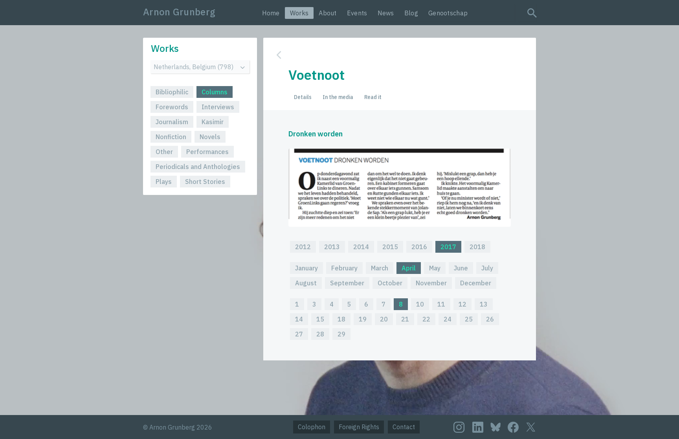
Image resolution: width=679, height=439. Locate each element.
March (379, 268)
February (344, 268)
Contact (404, 427)
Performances (207, 152)
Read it (373, 97)
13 (484, 304)
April (409, 268)
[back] (394, 55)
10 (420, 304)
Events (357, 13)
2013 (332, 247)
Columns (215, 92)
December (475, 283)
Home (271, 13)
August (306, 283)
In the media (338, 97)
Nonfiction (171, 137)
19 (363, 319)
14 (299, 319)
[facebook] (513, 427)
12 (462, 304)
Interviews (218, 107)
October (390, 283)
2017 (448, 247)
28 (320, 334)
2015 (390, 247)
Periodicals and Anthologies (198, 167)
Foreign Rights (359, 427)
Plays (164, 182)
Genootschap (448, 13)
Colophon (311, 427)
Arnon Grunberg (179, 12)
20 (384, 319)
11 (441, 304)
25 (469, 319)
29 (341, 334)
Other (164, 152)
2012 (303, 247)
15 (320, 319)
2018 (477, 247)
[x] (531, 427)
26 (490, 319)
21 (405, 319)
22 (426, 319)
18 (341, 319)
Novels (210, 137)
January (306, 268)
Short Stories (205, 182)
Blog (411, 13)
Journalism (172, 122)
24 (447, 319)
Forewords (172, 107)
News (386, 13)
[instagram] (459, 427)
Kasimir (213, 122)
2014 (361, 247)
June (461, 268)
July (487, 268)
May (434, 268)
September (347, 283)
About (328, 13)
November (431, 283)
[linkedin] (478, 427)
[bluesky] (495, 427)
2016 (419, 247)
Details (303, 97)
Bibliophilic (172, 92)
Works (299, 13)
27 (299, 334)
